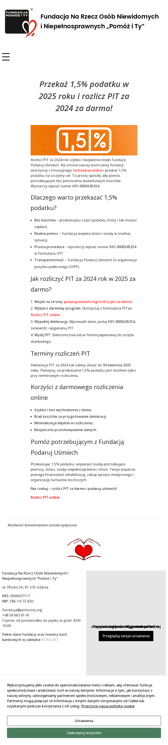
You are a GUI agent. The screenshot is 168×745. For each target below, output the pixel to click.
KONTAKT (50, 639)
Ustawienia (84, 720)
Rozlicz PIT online (45, 314)
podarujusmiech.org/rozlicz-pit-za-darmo (98, 301)
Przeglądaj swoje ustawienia (126, 636)
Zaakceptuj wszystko (84, 732)
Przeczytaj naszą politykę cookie (108, 706)
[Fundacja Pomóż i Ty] (84, 23)
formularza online (87, 170)
